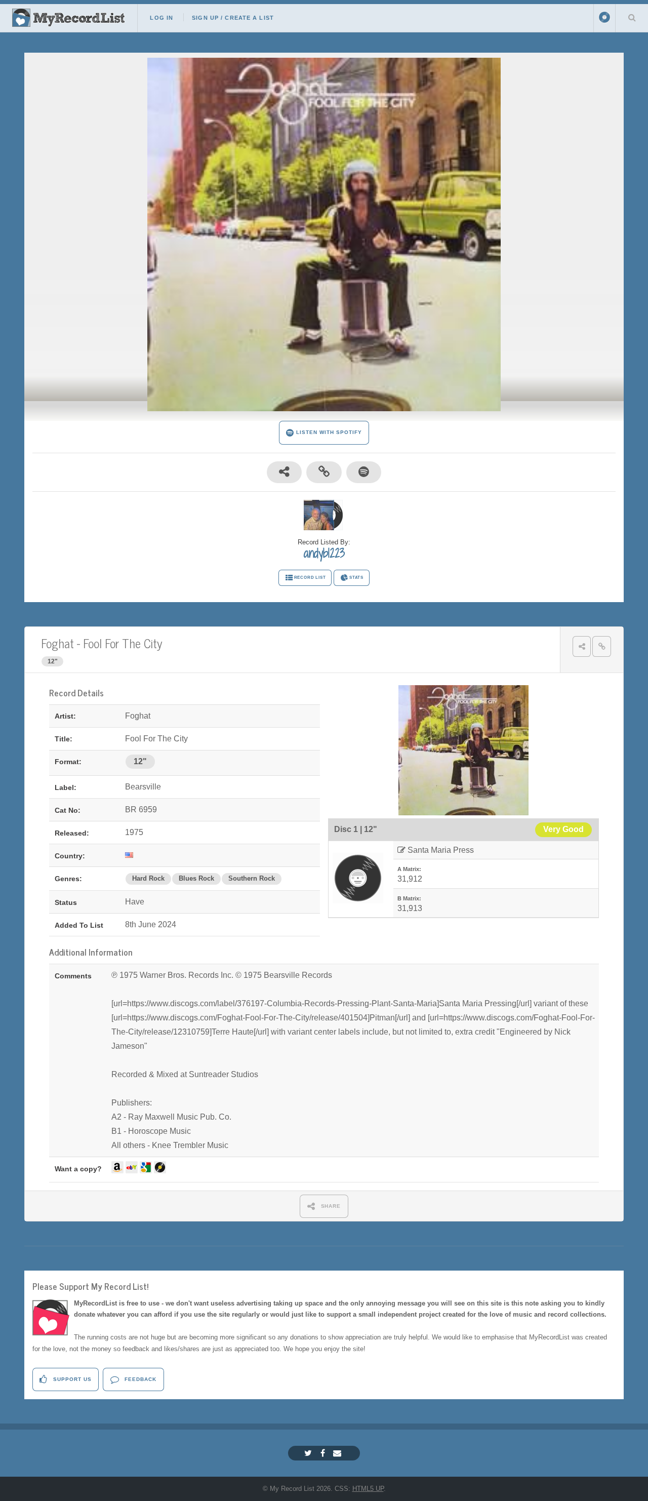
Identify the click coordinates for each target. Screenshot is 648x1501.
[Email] (338, 1453)
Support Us (71, 1379)
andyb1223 (324, 553)
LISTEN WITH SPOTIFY (327, 432)
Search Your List (632, 17)
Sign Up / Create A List (233, 18)
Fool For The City (123, 643)
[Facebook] (324, 1453)
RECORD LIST (310, 577)
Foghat (57, 643)
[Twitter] (309, 1453)
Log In (161, 18)
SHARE (330, 1206)
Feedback (139, 1379)
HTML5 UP (368, 1488)
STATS (356, 577)
